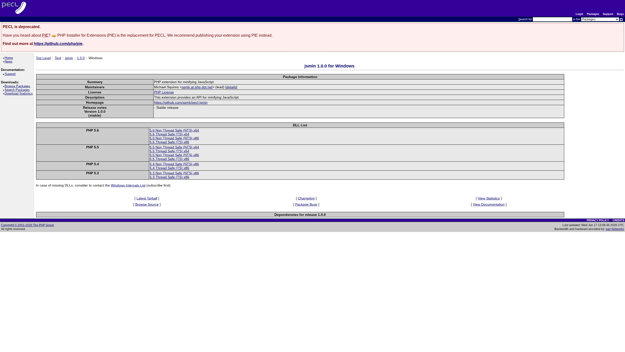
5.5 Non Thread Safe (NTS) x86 (174, 155)
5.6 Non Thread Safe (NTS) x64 (174, 130)
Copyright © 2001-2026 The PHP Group (27, 225)
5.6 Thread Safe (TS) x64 (169, 134)
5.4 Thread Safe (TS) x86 (169, 168)
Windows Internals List (128, 185)
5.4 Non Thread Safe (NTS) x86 (174, 164)
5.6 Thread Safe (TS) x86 (169, 142)
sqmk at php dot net (197, 87)
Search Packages (18, 90)
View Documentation (489, 204)
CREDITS (618, 220)
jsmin (69, 58)
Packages (593, 13)
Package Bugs (306, 204)
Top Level (43, 58)
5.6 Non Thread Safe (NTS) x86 (174, 138)
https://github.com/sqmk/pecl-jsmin (181, 102)
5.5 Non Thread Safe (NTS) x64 (174, 147)
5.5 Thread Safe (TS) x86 (169, 159)
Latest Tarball (146, 198)
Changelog (306, 198)
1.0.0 (81, 58)
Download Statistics (19, 93)
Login (579, 13)
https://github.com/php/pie (58, 44)
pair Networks (615, 229)
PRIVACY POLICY (598, 220)
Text (58, 58)
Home (9, 58)
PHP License (164, 92)
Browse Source (147, 204)
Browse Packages (18, 86)
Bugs (620, 13)
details (231, 87)
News (9, 61)
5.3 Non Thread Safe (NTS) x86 (174, 173)
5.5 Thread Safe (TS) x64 (169, 151)
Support (608, 13)
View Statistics (489, 198)
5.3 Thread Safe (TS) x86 (169, 177)
